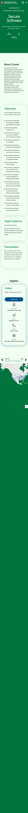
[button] (26, 2)
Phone (14, 329)
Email (14, 319)
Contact (14, 308)
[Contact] (14, 304)
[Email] (14, 315)
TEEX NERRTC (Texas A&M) (18, 26)
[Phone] (14, 325)
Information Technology (11, 225)
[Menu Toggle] (23, 2)
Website (14, 339)
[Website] (14, 335)
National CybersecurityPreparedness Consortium (11, 2)
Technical (17, 28)
